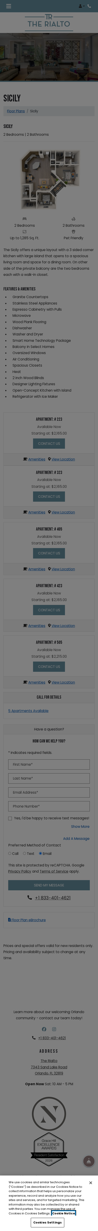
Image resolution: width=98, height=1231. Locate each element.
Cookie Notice (63, 1213)
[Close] (91, 1183)
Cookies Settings (47, 1222)
